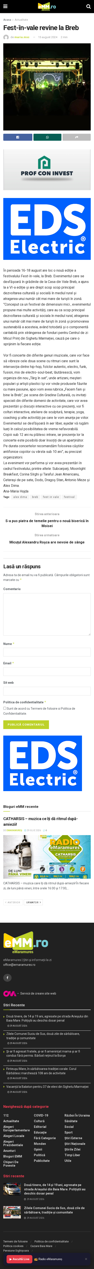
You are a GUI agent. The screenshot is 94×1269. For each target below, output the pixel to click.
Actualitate (21, 19)
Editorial (40, 1127)
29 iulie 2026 (33, 830)
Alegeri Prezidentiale (13, 1143)
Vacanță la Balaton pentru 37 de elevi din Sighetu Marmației (47, 1086)
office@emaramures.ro (19, 964)
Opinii (38, 1149)
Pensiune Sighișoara (16, 1250)
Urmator (32, 902)
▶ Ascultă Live (19, 1259)
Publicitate (42, 1160)
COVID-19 (41, 1115)
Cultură (39, 1121)
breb (35, 497)
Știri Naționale (74, 1143)
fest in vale (51, 497)
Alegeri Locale (13, 1136)
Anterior (13, 902)
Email (8, 663)
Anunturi (9, 1150)
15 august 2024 (47, 37)
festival (69, 497)
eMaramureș (14, 830)
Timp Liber (72, 1155)
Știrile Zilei (72, 1149)
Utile (67, 1160)
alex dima (20, 497)
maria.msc (22, 37)
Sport (68, 1132)
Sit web (8, 682)
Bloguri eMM (12, 1156)
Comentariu (12, 589)
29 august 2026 (18, 1026)
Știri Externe (73, 1138)
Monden (40, 1143)
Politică (39, 1155)
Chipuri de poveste (10, 1163)
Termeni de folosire (15, 1241)
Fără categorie (45, 1138)
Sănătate (70, 1121)
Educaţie (40, 1132)
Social (69, 1127)
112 (6, 1115)
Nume (9, 644)
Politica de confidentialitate (24, 702)
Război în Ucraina (77, 1115)
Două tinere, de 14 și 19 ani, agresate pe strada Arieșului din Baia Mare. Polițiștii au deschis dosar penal (54, 1189)
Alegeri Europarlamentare (16, 1128)
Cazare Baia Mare (41, 1246)
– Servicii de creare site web (36, 993)
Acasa (7, 19)
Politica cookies (13, 1246)
